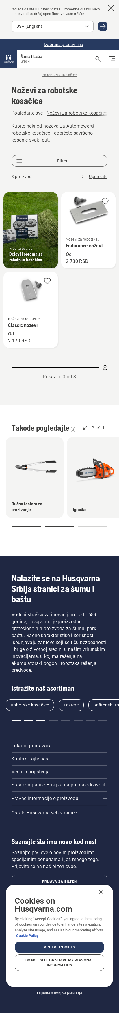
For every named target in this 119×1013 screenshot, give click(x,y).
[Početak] (8, 59)
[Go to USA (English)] (102, 26)
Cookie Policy (27, 935)
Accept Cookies (59, 947)
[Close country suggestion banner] (111, 8)
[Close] (100, 892)
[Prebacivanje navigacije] (112, 59)
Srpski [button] (25, 61)
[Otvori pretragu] (98, 59)
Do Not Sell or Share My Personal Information (59, 962)
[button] (105, 202)
